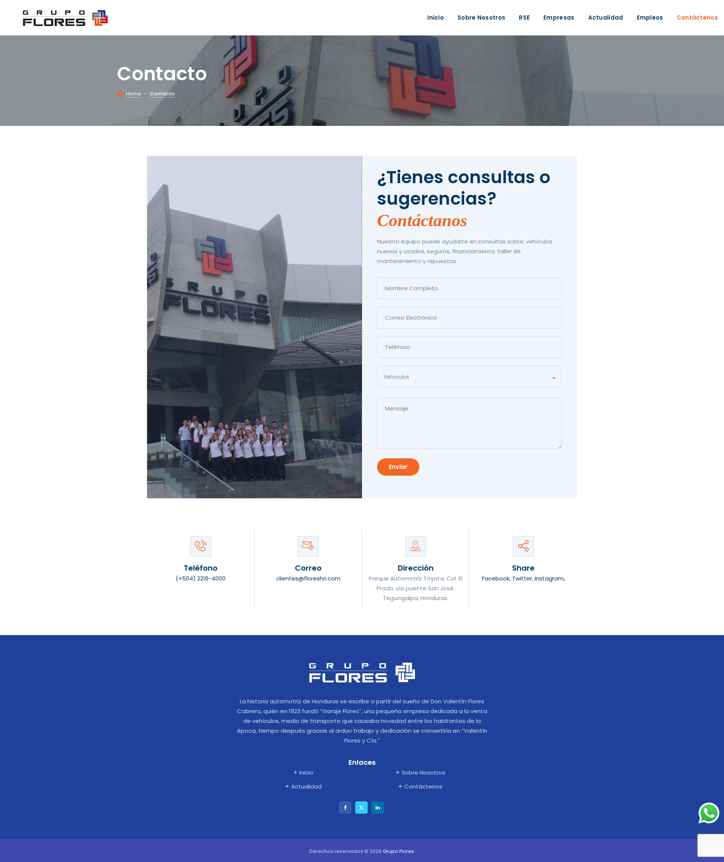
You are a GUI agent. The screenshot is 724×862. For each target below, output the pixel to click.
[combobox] (469, 378)
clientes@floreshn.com (308, 578)
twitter (361, 807)
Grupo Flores (398, 851)
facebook (345, 807)
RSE (524, 17)
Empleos (650, 17)
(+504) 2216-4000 (200, 578)
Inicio (435, 17)
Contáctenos (697, 17)
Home (133, 93)
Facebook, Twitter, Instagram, (523, 578)
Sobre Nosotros (481, 17)
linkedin (377, 807)
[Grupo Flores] (65, 17)
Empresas (558, 17)
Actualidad (605, 17)
